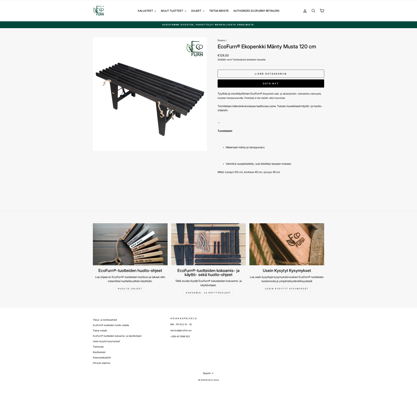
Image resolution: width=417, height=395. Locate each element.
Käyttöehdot (99, 352)
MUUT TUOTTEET (172, 10)
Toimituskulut (239, 59)
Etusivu (221, 40)
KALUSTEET (146, 10)
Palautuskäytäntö (102, 357)
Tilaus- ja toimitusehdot (105, 320)
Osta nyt (271, 83)
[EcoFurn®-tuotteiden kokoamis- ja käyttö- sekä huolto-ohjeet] (208, 244)
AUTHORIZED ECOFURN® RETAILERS (256, 10)
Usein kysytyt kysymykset (286, 288)
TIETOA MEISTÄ (219, 10)
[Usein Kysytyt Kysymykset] (286, 244)
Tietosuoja (98, 346)
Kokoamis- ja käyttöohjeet (208, 292)
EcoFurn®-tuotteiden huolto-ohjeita (111, 325)
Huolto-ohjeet (130, 288)
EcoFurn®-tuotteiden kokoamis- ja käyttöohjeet (117, 336)
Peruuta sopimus (101, 363)
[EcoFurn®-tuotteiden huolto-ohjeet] (130, 244)
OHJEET (196, 10)
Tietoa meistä (100, 330)
